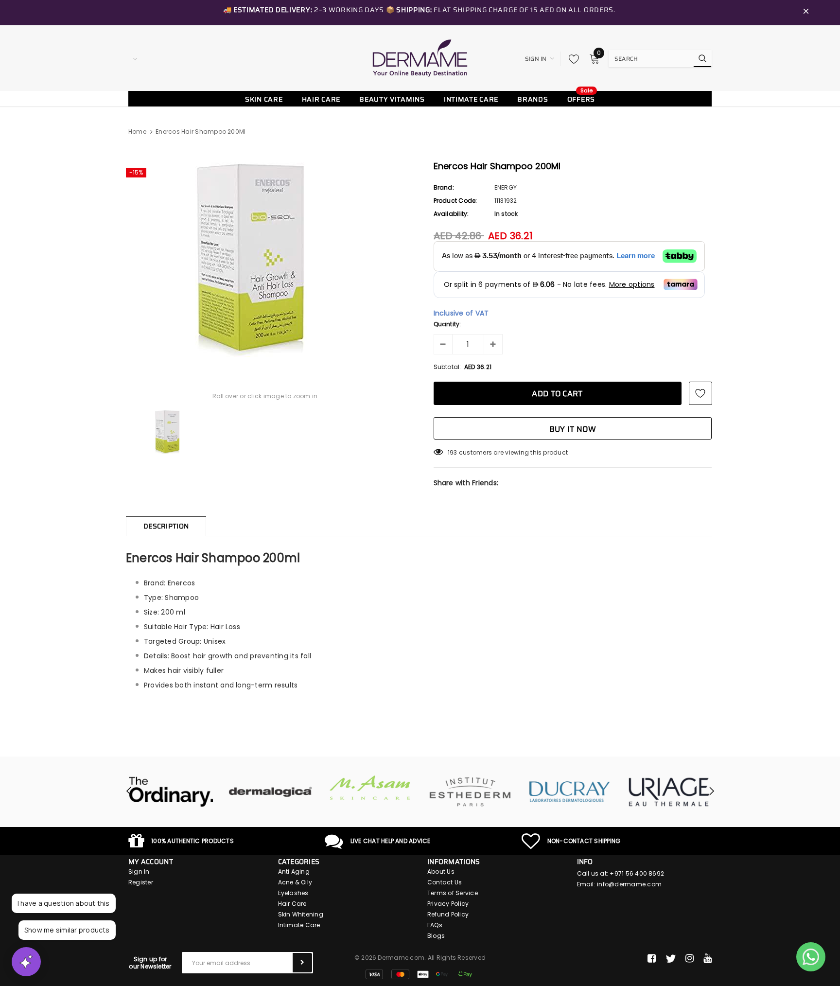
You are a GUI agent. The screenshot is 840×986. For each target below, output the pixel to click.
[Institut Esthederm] (469, 792)
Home (137, 131)
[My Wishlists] (571, 59)
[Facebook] (652, 958)
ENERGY (505, 187)
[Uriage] (669, 792)
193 (452, 452)
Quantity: (447, 324)
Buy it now (572, 429)
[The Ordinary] (170, 792)
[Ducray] (569, 792)
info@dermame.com (629, 884)
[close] (806, 13)
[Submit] (302, 962)
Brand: (444, 187)
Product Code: (455, 200)
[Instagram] (689, 958)
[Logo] (420, 58)
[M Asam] (370, 788)
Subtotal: (447, 367)
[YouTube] (707, 958)
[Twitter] (670, 958)
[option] (265, 259)
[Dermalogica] (270, 792)
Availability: (451, 214)
